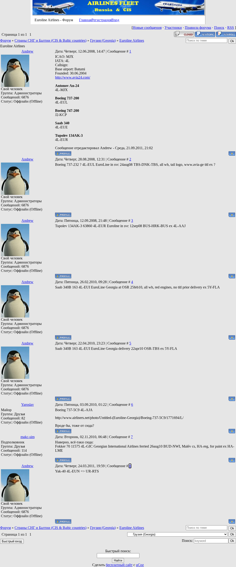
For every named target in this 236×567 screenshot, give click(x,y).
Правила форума (198, 28)
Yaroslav (27, 405)
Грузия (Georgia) (103, 40)
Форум (5, 40)
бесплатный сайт (119, 565)
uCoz (140, 565)
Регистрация (101, 20)
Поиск (219, 28)
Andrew (27, 51)
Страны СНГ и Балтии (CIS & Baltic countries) (50, 40)
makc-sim (28, 437)
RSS (230, 28)
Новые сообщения (147, 28)
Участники (173, 28)
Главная (85, 20)
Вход (115, 20)
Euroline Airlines (131, 40)
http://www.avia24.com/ (72, 77)
